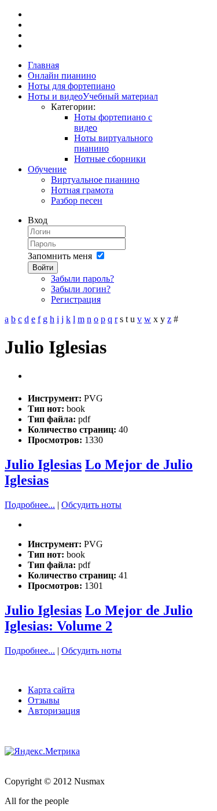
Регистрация (76, 299)
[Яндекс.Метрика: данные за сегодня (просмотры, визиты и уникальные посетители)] (42, 751)
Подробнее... (30, 505)
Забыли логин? (81, 289)
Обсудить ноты (91, 505)
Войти (42, 267)
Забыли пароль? (82, 278)
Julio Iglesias (43, 464)
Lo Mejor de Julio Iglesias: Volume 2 (99, 618)
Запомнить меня (60, 256)
